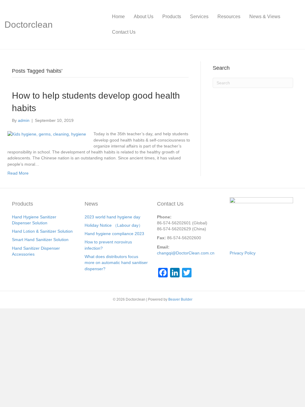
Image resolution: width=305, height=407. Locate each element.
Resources (228, 16)
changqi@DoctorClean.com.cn (185, 253)
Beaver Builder (180, 299)
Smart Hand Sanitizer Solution (40, 239)
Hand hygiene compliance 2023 (114, 233)
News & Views (264, 16)
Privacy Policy (243, 253)
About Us (143, 16)
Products (171, 16)
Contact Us (124, 32)
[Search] (296, 24)
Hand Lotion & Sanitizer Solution (42, 231)
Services (199, 16)
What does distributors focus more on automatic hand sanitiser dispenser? (116, 262)
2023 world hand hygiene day (112, 217)
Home (118, 16)
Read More (18, 173)
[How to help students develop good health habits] (46, 133)
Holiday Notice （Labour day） (114, 225)
